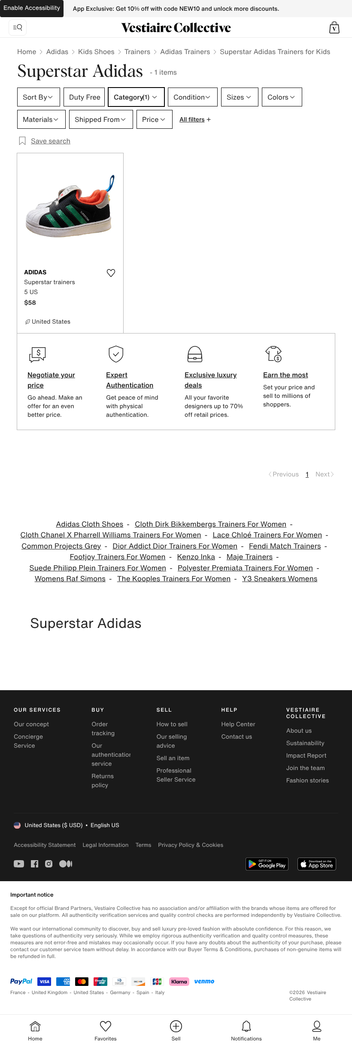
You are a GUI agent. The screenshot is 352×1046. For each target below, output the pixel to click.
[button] (334, 27)
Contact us (237, 736)
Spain (143, 992)
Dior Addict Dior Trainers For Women (174, 546)
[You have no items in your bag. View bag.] (334, 27)
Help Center (238, 724)
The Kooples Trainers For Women (174, 578)
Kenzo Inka (196, 557)
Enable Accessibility (31, 7)
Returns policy (102, 781)
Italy (160, 992)
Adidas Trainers (185, 51)
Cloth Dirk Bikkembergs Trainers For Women (210, 524)
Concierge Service (28, 741)
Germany (120, 992)
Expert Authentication (130, 380)
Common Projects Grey (61, 546)
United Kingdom (50, 992)
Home (26, 51)
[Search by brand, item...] (18, 27)
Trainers (137, 51)
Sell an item (172, 758)
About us (299, 730)
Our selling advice (171, 741)
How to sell (171, 724)
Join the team (305, 768)
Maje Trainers (250, 557)
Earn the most (285, 375)
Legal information (105, 845)
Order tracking (103, 729)
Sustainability (305, 743)
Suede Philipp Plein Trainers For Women (97, 568)
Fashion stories (307, 780)
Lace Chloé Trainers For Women (267, 535)
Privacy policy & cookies (190, 845)
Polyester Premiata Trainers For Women (245, 568)
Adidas (57, 51)
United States (89, 992)
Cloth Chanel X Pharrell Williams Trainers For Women (110, 535)
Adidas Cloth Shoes (89, 524)
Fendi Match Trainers (285, 546)
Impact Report (306, 755)
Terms (143, 845)
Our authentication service (112, 754)
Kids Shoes (96, 51)
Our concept (31, 724)
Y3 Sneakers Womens (279, 578)
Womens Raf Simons (70, 578)
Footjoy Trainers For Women (117, 557)
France (18, 992)
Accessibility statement (45, 845)
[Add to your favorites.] (111, 273)
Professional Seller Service (175, 775)
